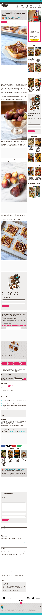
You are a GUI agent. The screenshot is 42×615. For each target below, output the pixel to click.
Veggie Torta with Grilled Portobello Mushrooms (38, 89)
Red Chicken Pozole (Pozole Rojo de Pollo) (38, 178)
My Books (13, 610)
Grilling (17, 7)
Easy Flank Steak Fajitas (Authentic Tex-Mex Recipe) (31, 179)
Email (3, 302)
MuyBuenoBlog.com (7, 323)
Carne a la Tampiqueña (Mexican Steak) (31, 74)
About (23, 3)
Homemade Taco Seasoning (24, 459)
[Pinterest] (39, 1)
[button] (5, 18)
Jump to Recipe (4, 21)
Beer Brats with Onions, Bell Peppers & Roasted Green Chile (31, 58)
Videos (36, 3)
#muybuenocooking (21, 431)
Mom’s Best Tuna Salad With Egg (31, 148)
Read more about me (34, 39)
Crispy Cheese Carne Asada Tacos (10, 460)
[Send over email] (19, 446)
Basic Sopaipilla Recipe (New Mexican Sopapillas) (38, 149)
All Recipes (22, 7)
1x (8, 385)
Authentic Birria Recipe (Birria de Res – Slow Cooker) (31, 164)
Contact (8, 610)
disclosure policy (14, 23)
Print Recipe (24, 363)
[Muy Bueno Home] (5, 5)
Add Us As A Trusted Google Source (14, 327)
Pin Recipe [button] (11, 363)
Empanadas (35, 7)
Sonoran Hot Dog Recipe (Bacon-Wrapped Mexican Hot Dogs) (38, 59)
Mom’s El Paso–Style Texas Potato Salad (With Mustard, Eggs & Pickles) (3, 462)
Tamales (30, 7)
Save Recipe (5, 363)
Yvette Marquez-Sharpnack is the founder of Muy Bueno (13, 469)
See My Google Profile (31, 610)
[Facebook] (37, 1)
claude (18, 325)
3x (12, 385)
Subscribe (26, 3)
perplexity (9, 325)
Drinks (39, 7)
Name (3, 512)
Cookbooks (30, 3)
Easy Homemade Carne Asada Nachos (38, 74)
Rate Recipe (17, 363)
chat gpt (4, 325)
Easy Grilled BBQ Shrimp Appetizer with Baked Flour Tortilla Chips (31, 89)
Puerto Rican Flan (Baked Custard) (17, 460)
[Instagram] (33, 1)
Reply (25, 529)
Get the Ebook (31, 131)
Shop (33, 3)
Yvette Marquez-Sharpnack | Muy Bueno (13, 17)
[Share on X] (8, 446)
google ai (23, 325)
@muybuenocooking (12, 431)
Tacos (27, 7)
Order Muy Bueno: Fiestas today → (8, 1)
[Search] (40, 3)
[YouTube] (35, 1)
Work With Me (23, 610)
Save (25, 379)
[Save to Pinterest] (13, 446)
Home (2, 610)
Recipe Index (18, 610)
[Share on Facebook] (3, 446)
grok (14, 325)
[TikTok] (40, 1)
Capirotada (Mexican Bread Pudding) (38, 164)
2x (10, 385)
